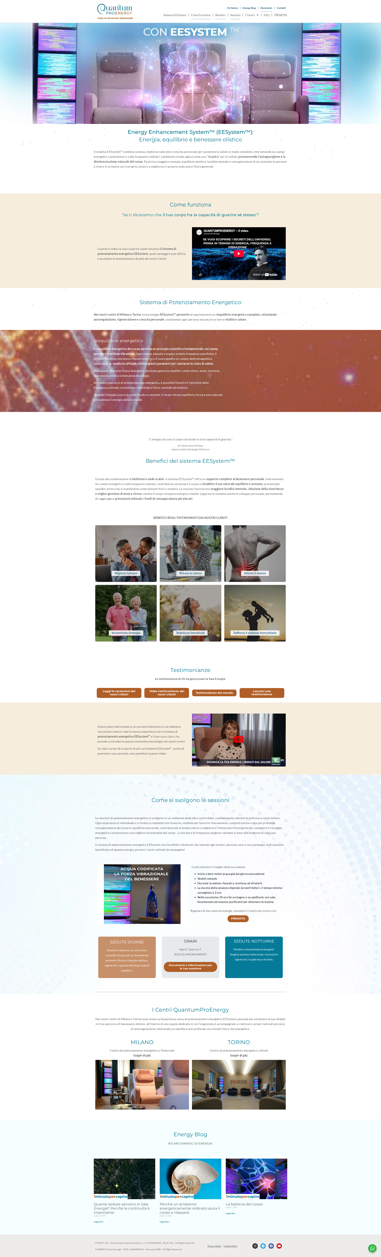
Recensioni (266, 8)
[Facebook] (271, 1246)
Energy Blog (249, 8)
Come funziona (201, 15)
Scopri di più (142, 1055)
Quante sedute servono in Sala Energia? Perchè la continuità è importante (122, 1208)
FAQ (266, 15)
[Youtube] (279, 1246)
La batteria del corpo (244, 1204)
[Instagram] (255, 1246)
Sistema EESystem (174, 15)
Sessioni (235, 15)
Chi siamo (232, 8)
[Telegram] (263, 1246)
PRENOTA (280, 15)
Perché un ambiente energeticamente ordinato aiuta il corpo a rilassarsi (190, 1208)
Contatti (281, 8)
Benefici (220, 15)
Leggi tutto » (99, 1221)
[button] (239, 740)
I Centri (250, 15)
